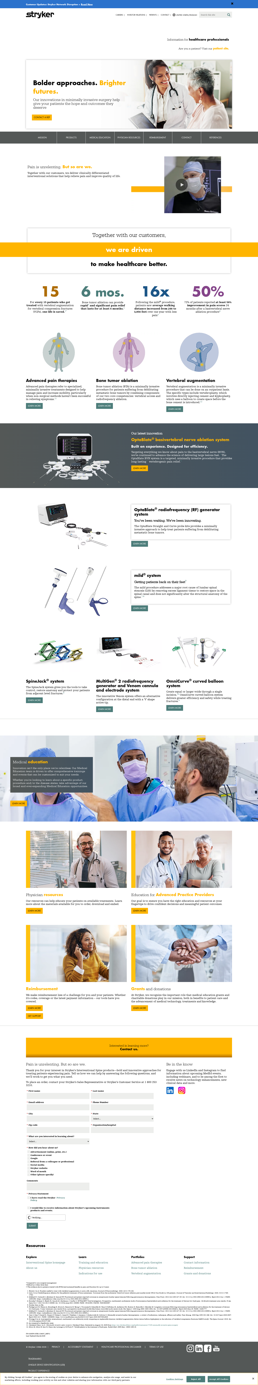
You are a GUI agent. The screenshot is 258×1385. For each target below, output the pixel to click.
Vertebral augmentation (146, 1273)
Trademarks (35, 1358)
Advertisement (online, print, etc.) (48, 1152)
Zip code (32, 1125)
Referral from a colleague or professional (52, 1161)
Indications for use (90, 1273)
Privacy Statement (38, 1193)
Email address (35, 1102)
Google (34, 1158)
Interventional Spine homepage (45, 1262)
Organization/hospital (103, 1125)
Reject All (196, 1379)
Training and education (93, 1262)
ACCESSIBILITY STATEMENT (80, 1346)
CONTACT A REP (42, 117)
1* (66, 311)
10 (178, 694)
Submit (32, 1225)
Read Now (87, 4)
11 (55, 398)
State (94, 1113)
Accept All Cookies (218, 1379)
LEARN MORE (34, 405)
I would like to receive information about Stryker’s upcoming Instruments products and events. (69, 1209)
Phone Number (99, 1102)
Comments (32, 1180)
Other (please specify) (42, 1174)
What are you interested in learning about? (50, 1136)
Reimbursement (194, 1267)
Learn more (139, 543)
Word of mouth (38, 1171)
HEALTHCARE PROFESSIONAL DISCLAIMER (121, 1346)
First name (33, 1091)
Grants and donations (197, 1273)
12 (201, 401)
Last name (97, 1091)
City (30, 1113)
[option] (129, 779)
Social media (37, 1165)
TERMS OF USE (156, 1346)
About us (31, 1267)
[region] (129, 1379)
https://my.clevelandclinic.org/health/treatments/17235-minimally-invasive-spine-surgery (145, 1325)
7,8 (143, 596)
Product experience (39, 1370)
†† (147, 461)
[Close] (253, 1378)
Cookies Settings (174, 1379)
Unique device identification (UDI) (46, 1364)
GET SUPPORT (34, 1016)
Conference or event (41, 1155)
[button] (182, 185)
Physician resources (91, 1267)
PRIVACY (56, 1346)
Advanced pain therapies (146, 1262)
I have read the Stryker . (47, 1198)
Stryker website (38, 1168)
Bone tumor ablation (144, 1267)
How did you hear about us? (42, 1147)
